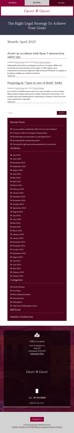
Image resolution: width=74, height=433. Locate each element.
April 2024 (17, 227)
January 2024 (18, 238)
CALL (62, 3)
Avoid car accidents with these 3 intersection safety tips (35, 55)
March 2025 (17, 185)
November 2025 (19, 163)
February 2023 (18, 272)
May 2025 (16, 178)
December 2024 (19, 197)
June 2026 (17, 159)
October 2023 (18, 249)
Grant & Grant (37, 11)
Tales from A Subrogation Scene (25, 306)
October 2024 (18, 204)
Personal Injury (18, 298)
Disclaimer (15, 427)
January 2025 (18, 193)
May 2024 (17, 223)
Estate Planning (39, 88)
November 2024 (19, 200)
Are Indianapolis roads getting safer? (26, 140)
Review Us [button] (37, 419)
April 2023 (17, 268)
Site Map (22, 427)
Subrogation (17, 302)
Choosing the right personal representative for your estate (34, 144)
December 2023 (19, 242)
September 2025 (19, 166)
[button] (12, 2)
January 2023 (18, 276)
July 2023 (16, 261)
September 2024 (19, 208)
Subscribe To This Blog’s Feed (21, 317)
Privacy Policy (30, 427)
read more (11, 76)
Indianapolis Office (37, 353)
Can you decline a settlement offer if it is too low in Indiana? (35, 129)
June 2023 (17, 265)
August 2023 (18, 257)
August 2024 (18, 212)
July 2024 (17, 215)
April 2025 (17, 181)
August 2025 (18, 170)
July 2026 (17, 155)
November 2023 (19, 246)
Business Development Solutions (45, 427)
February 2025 (18, 189)
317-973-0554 (39, 397)
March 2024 (17, 231)
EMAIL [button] (38, 2)
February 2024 (18, 234)
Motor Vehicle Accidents (43, 62)
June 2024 (17, 219)
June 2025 (17, 174)
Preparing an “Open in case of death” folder (34, 83)
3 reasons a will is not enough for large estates (30, 133)
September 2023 (19, 253)
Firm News (17, 291)
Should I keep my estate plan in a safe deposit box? (32, 137)
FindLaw (59, 427)
